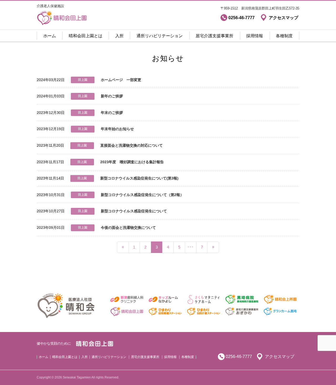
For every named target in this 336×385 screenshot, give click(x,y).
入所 (119, 36)
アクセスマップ (279, 356)
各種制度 (284, 36)
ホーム (49, 36)
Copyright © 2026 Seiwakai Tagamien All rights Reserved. (78, 377)
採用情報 (254, 36)
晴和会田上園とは (85, 36)
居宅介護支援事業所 (214, 36)
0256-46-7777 (239, 356)
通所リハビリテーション (159, 36)
